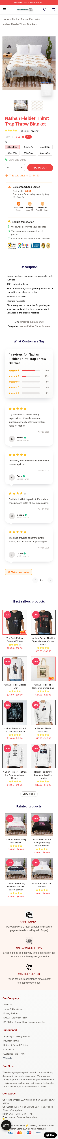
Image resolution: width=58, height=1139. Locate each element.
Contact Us (8, 1049)
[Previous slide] (7, 63)
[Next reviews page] (50, 580)
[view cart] (54, 9)
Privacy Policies (11, 1013)
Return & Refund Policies (15, 1045)
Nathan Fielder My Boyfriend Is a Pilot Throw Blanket (16, 886)
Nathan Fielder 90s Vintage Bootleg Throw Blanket (42, 842)
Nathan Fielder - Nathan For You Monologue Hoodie (15, 775)
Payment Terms (11, 1040)
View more (29, 794)
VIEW (14, 631)
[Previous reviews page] (35, 580)
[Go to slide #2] (37, 105)
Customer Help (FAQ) (14, 1054)
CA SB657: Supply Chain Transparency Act (24, 1022)
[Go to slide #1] (21, 105)
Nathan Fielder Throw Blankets (19, 24)
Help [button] (52, 1135)
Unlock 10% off (6, 1125)
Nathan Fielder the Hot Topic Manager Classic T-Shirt (43, 641)
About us (7, 1004)
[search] (45, 9)
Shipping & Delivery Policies (16, 1036)
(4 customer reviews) (29, 131)
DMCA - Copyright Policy (15, 1017)
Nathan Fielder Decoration (26, 19)
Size (7, 142)
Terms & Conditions (12, 1009)
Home (5, 19)
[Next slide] (50, 63)
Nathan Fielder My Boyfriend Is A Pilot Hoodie (43, 775)
